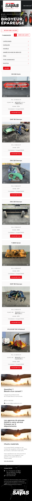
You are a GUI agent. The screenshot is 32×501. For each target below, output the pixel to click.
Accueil (3, 14)
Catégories (7, 41)
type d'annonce (9, 59)
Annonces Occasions (13, 14)
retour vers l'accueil (10, 30)
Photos (6, 63)
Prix (4, 56)
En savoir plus (16, 112)
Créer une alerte (23, 35)
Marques (6, 45)
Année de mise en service (12, 52)
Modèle (6, 48)
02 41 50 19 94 (11, 475)
